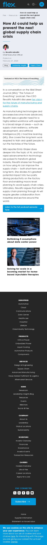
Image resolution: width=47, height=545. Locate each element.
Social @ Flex (23, 408)
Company (23, 415)
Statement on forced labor (23, 521)
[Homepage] (9, 4)
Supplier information (23, 518)
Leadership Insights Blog (23, 394)
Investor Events (23, 452)
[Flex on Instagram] (27, 492)
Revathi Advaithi (12, 52)
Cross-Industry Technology (24, 329)
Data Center (23, 315)
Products (23, 336)
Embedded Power (23, 343)
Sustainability (23, 430)
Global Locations (23, 426)
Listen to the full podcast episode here (21, 208)
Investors (23, 437)
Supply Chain (35, 65)
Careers (23, 462)
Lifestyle (23, 325)
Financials (23, 444)
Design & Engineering (23, 365)
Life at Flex (23, 470)
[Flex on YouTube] (32, 492)
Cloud (23, 307)
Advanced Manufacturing (23, 372)
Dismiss (14, 542)
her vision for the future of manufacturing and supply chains (22, 102)
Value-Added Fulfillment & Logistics (23, 376)
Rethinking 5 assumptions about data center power (22, 240)
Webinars (23, 405)
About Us (23, 419)
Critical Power (23, 340)
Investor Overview (23, 441)
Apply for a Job (23, 477)
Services (23, 361)
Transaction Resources (23, 455)
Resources (13, 15)
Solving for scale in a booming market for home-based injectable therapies (23, 271)
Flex (4, 15)
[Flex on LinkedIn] (19, 492)
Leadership (23, 423)
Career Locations (23, 473)
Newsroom (23, 390)
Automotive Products (23, 351)
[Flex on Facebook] (23, 492)
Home (23, 514)
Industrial (23, 322)
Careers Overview (23, 466)
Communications (23, 311)
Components (23, 354)
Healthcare (23, 318)
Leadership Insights (19, 65)
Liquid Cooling (23, 347)
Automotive (23, 304)
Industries (23, 300)
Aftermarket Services (23, 379)
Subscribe (20, 501)
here (13, 536)
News (23, 387)
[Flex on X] (14, 492)
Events (23, 401)
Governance (23, 448)
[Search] (28, 4)
